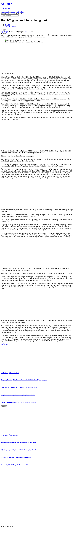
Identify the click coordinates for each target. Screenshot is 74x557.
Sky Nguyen (4, 32)
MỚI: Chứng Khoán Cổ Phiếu (10, 373)
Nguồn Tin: (4, 344)
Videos (13, 12)
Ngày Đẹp (20, 12)
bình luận (28, 32)
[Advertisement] (37, 57)
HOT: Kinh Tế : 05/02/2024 (9, 435)
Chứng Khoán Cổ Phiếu (11, 27)
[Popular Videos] (10, 12)
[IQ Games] (1, 12)
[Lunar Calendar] (16, 12)
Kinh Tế (7, 25)
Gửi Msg (4, 406)
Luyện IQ (5, 12)
